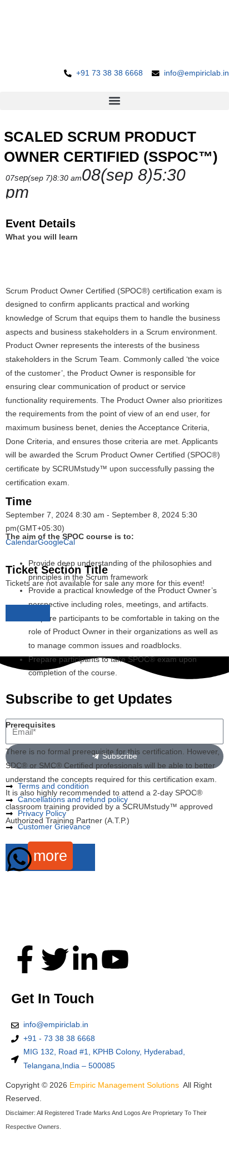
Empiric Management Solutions (125, 1085)
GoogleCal (56, 542)
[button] (114, 101)
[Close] (28, 613)
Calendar (22, 542)
